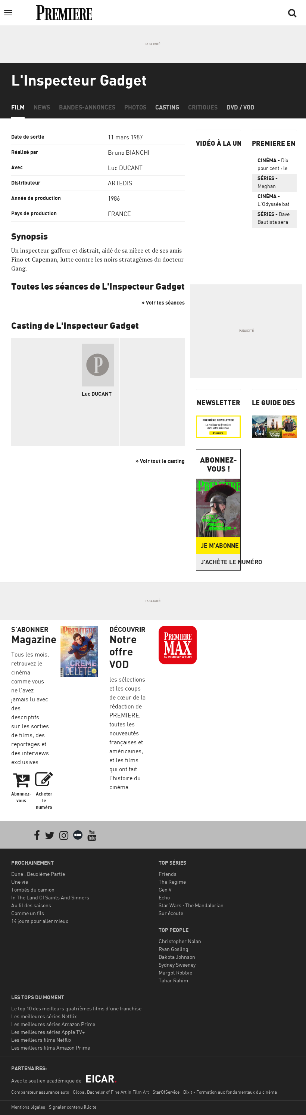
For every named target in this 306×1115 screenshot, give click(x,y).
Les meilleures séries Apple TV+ (48, 1032)
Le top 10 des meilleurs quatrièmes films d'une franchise (76, 1008)
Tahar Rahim (173, 980)
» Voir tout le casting (160, 461)
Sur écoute (171, 913)
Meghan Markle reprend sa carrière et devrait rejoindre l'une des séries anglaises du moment (272, 183)
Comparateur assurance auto (40, 1092)
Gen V (165, 889)
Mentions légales (28, 1107)
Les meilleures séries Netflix (44, 1016)
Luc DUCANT (125, 168)
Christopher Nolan (180, 941)
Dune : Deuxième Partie (38, 874)
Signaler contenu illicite (72, 1107)
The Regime (172, 881)
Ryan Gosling (173, 949)
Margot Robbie (175, 972)
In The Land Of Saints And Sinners (50, 897)
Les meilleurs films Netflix (41, 1040)
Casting (167, 107)
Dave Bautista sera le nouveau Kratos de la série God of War (273, 219)
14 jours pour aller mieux (39, 921)
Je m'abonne (220, 545)
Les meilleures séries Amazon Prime (53, 1024)
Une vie (19, 881)
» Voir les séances (163, 302)
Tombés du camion (32, 889)
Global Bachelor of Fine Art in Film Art (111, 1092)
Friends (168, 874)
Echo (164, 897)
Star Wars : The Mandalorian (191, 905)
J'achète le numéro (220, 562)
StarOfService (166, 1092)
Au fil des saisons (31, 905)
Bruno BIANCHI (129, 152)
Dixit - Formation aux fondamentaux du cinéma (230, 1092)
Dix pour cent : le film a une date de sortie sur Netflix (274, 165)
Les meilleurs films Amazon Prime (50, 1047)
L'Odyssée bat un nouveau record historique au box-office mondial (273, 201)
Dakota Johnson (177, 957)
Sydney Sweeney (177, 964)
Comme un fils (27, 913)
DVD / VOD (241, 107)
